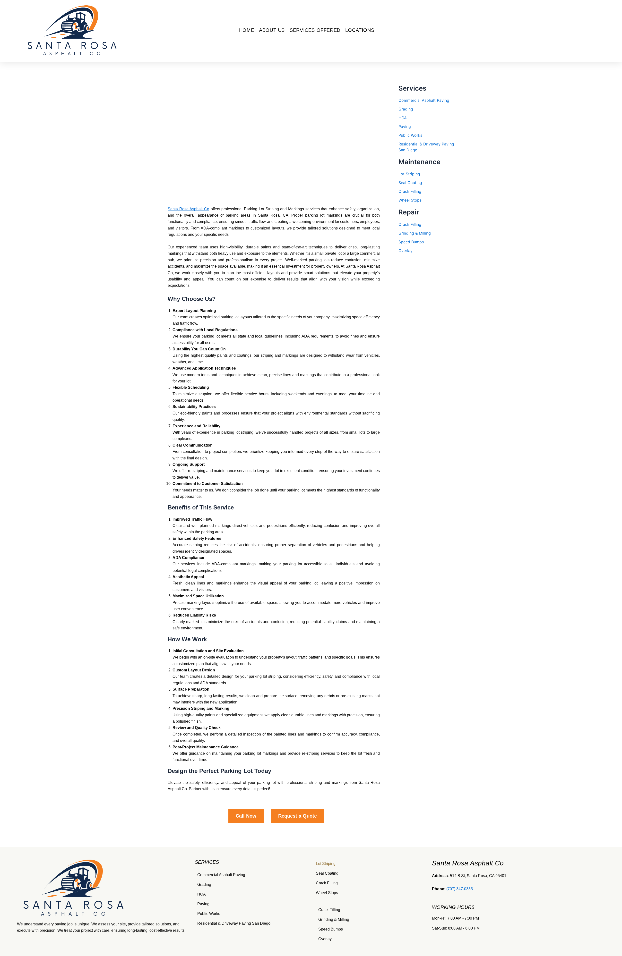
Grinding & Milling (414, 233)
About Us (272, 30)
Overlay (405, 250)
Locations (359, 30)
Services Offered (315, 30)
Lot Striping (409, 173)
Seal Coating (410, 182)
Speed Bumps (411, 241)
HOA (402, 117)
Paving (404, 126)
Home (246, 30)
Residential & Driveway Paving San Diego (233, 923)
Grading (405, 109)
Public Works (410, 135)
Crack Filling (409, 191)
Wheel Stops (410, 200)
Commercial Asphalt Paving (423, 100)
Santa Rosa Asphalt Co (188, 209)
